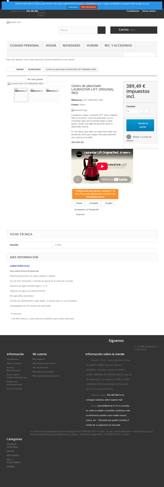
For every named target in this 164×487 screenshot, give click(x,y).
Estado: (75, 104)
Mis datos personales (43, 372)
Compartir (93, 203)
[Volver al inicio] (10, 70)
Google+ (109, 203)
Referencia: (76, 100)
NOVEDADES (71, 45)
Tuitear (78, 203)
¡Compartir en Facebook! (86, 209)
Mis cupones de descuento (46, 376)
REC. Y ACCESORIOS (118, 45)
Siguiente (62, 95)
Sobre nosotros (14, 363)
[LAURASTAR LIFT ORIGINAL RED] (21, 95)
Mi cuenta (40, 354)
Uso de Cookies (14, 389)
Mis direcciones (40, 367)
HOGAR (51, 45)
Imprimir (80, 214)
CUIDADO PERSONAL (24, 45)
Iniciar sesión (149, 11)
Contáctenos (133, 11)
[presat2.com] (30, 29)
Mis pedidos (39, 359)
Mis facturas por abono (44, 363)
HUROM (92, 45)
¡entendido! (73, 7)
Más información (89, 7)
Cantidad (130, 106)
